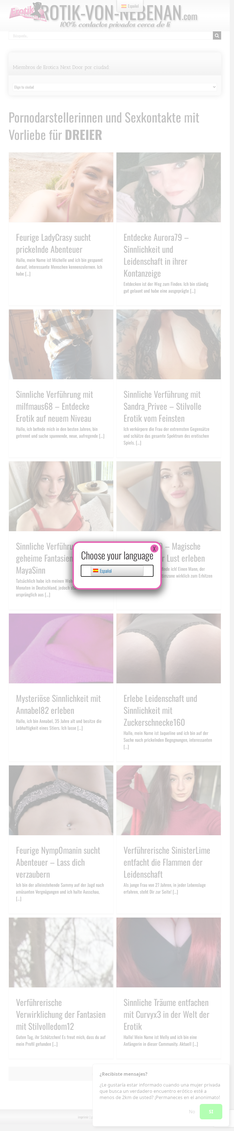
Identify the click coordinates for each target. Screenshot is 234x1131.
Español (105, 570)
